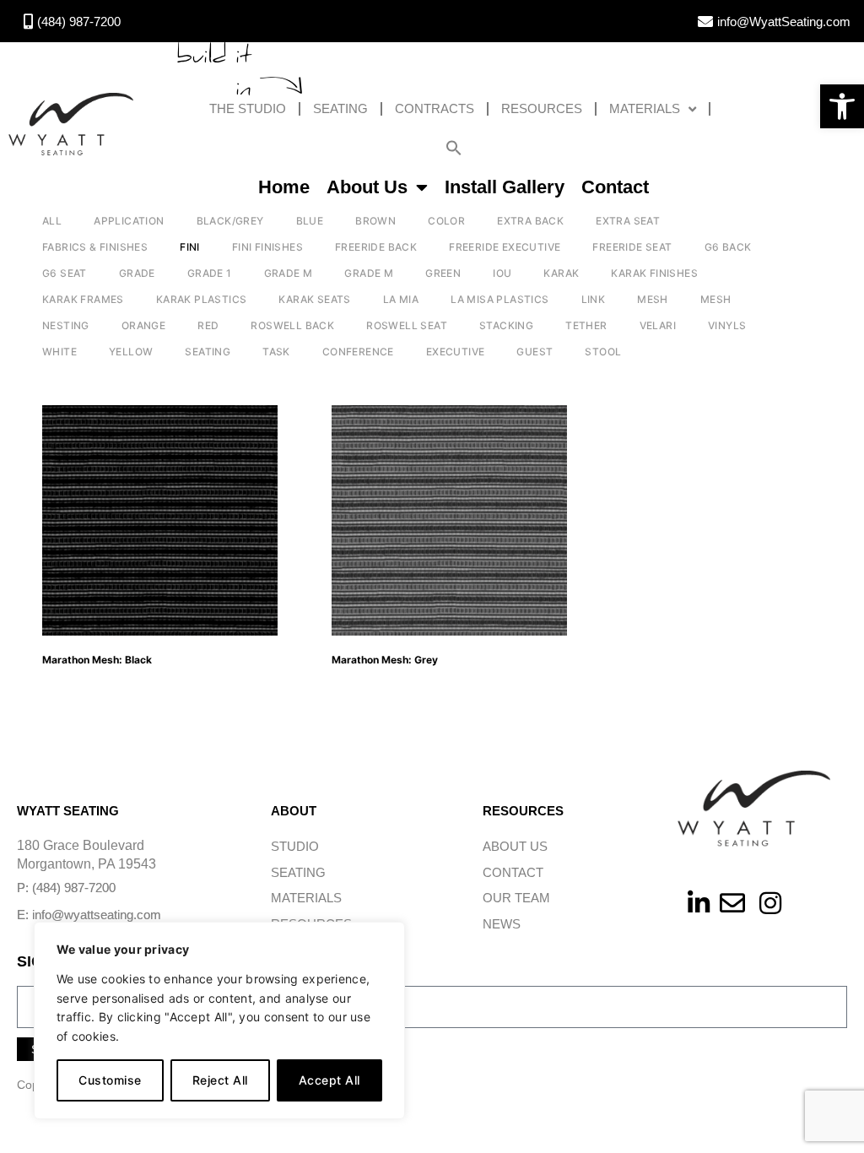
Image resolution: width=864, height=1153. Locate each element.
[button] (842, 106)
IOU (502, 273)
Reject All (220, 1080)
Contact (615, 187)
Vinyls (727, 325)
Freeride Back (376, 247)
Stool (603, 351)
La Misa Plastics (499, 299)
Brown (375, 220)
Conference (358, 351)
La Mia (400, 299)
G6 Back (728, 247)
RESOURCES (541, 108)
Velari (658, 325)
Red (208, 325)
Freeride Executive (504, 247)
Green (443, 273)
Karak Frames (83, 299)
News (502, 924)
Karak (561, 273)
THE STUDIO (247, 108)
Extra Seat (628, 220)
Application (129, 220)
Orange (143, 325)
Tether (586, 325)
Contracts (434, 108)
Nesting (65, 325)
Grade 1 (209, 273)
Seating (340, 108)
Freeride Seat (632, 247)
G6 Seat (64, 273)
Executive (455, 351)
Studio (295, 846)
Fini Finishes (267, 247)
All (52, 220)
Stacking (506, 325)
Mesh (652, 299)
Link (593, 299)
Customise (110, 1080)
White (59, 351)
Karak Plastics (201, 299)
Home (284, 187)
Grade (137, 273)
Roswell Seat (406, 325)
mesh (716, 299)
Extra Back (530, 220)
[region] (219, 1020)
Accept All (329, 1080)
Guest (534, 351)
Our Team (516, 897)
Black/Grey (230, 220)
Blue (310, 220)
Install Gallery (504, 187)
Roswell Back (292, 325)
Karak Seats (314, 299)
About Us (367, 187)
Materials (644, 108)
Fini (190, 247)
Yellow (131, 351)
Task (276, 351)
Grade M (288, 273)
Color (446, 220)
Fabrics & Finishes (95, 247)
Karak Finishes (654, 273)
